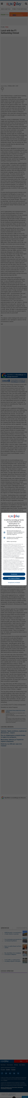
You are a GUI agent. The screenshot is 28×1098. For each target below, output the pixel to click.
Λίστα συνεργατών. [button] (19, 557)
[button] (14, 541)
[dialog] (14, 549)
